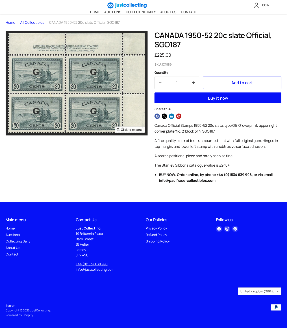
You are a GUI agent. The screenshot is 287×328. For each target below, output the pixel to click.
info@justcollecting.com (95, 269)
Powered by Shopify (19, 315)
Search (10, 306)
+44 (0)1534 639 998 (92, 264)
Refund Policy (156, 234)
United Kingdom (257, 291)
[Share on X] (164, 116)
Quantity (161, 72)
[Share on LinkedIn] (171, 116)
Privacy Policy (156, 228)
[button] (262, 5)
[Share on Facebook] (157, 116)
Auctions (112, 12)
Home (95, 12)
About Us (168, 12)
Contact (189, 12)
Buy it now (218, 98)
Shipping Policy (158, 241)
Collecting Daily (141, 12)
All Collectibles (32, 22)
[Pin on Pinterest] (178, 116)
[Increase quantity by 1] (193, 83)
